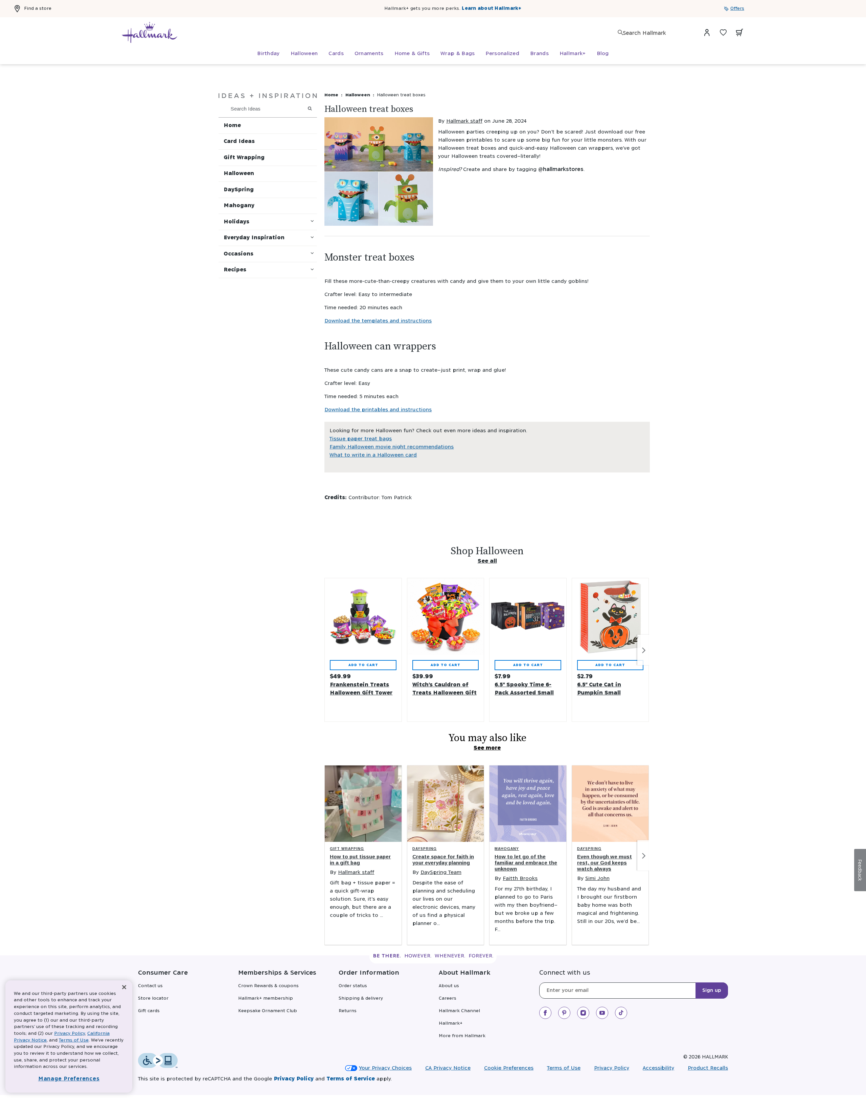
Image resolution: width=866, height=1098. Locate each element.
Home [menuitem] (232, 125)
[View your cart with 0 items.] (739, 32)
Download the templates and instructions (378, 320)
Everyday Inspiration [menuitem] (254, 237)
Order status (353, 986)
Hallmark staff (464, 121)
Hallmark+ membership (265, 998)
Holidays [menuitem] (236, 221)
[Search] (620, 32)
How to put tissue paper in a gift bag (360, 859)
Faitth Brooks (520, 878)
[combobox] (656, 33)
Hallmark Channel (459, 1011)
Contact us (150, 986)
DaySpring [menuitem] (239, 189)
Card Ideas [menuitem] (239, 141)
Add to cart (363, 665)
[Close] (124, 987)
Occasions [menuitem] (238, 254)
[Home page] (149, 32)
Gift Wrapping (347, 849)
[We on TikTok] (621, 1013)
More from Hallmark (462, 1036)
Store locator (153, 998)
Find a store (37, 8)
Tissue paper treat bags (360, 438)
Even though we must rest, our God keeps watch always (604, 863)
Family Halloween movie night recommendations (391, 446)
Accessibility (658, 1068)
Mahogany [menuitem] (239, 205)
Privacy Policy (611, 1068)
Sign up (711, 990)
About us (449, 986)
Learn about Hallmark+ (491, 8)
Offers (737, 8)
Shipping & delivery (361, 998)
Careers (447, 998)
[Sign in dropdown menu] (707, 32)
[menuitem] (268, 53)
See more (487, 748)
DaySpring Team (440, 872)
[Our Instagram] (583, 1013)
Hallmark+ (450, 1023)
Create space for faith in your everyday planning (443, 859)
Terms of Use (563, 1068)
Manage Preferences (69, 1078)
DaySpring (424, 849)
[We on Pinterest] (564, 1013)
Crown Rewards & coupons (268, 986)
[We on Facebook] (545, 1013)
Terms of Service (350, 1078)
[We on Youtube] (602, 1013)
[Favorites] (723, 32)
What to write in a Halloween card (373, 455)
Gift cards (149, 1011)
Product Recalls (708, 1068)
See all (487, 561)
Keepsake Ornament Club (267, 1011)
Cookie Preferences (508, 1068)
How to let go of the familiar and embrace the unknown (526, 863)
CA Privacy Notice (448, 1068)
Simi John (597, 878)
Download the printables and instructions (378, 409)
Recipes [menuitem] (235, 269)
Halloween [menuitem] (239, 173)
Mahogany (507, 849)
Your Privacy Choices (385, 1068)
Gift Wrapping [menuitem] (244, 157)
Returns (348, 1011)
